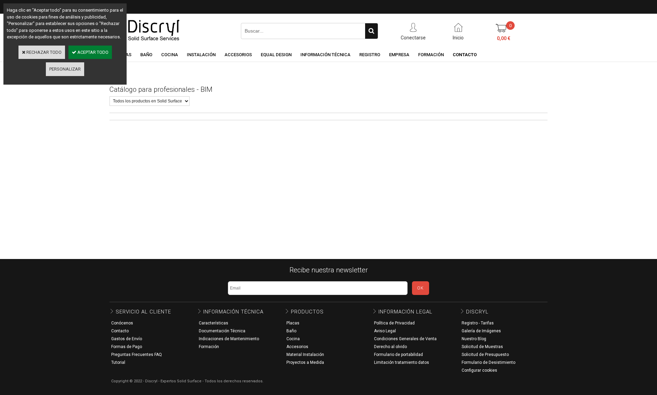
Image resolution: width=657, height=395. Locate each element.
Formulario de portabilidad (398, 354)
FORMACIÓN (431, 54)
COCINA (169, 54)
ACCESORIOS (238, 54)
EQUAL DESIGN (276, 54)
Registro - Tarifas (478, 323)
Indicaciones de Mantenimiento (229, 338)
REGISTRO (369, 54)
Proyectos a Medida (305, 362)
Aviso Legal (385, 331)
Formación (209, 346)
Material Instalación (305, 354)
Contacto (120, 331)
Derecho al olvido (390, 346)
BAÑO (146, 54)
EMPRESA (399, 54)
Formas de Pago (126, 346)
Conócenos (122, 323)
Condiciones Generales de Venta (405, 338)
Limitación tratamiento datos (401, 362)
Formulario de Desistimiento (488, 362)
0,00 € (503, 38)
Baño (291, 331)
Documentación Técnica (222, 331)
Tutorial (118, 362)
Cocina (293, 338)
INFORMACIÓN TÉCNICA (325, 54)
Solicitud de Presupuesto (485, 354)
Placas (292, 323)
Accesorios (297, 346)
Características (213, 323)
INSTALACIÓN (201, 54)
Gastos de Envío (126, 338)
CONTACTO (465, 54)
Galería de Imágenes (481, 331)
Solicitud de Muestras (482, 346)
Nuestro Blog (474, 338)
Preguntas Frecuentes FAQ (136, 354)
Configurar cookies (479, 370)
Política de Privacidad (394, 323)
